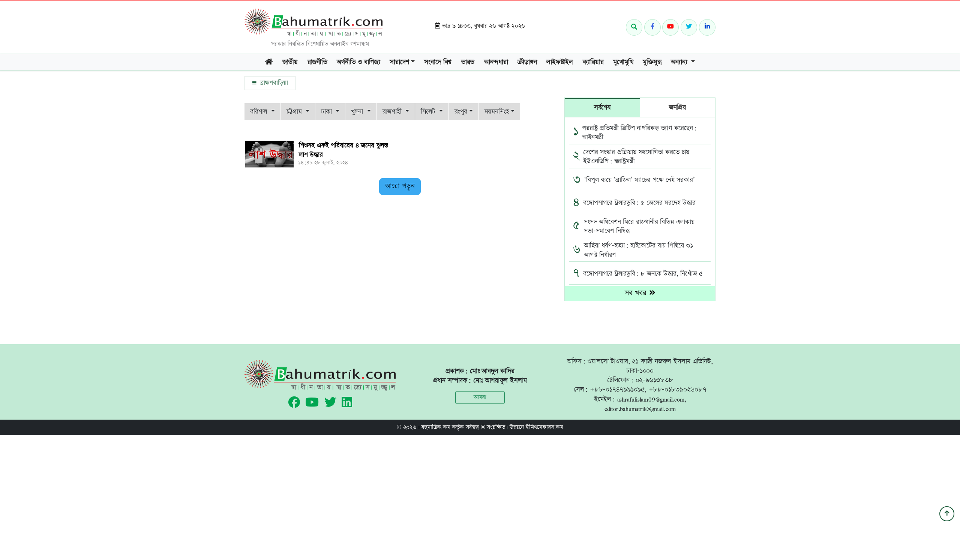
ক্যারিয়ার (593, 62)
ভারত (467, 62)
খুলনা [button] (358, 111)
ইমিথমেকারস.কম (544, 427)
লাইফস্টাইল (559, 62)
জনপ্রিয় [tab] (677, 107)
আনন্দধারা (496, 62)
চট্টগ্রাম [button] (295, 111)
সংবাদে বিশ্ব (438, 62)
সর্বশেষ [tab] (602, 107)
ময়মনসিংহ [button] (496, 111)
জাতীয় (290, 62)
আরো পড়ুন (400, 186)
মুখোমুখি (623, 62)
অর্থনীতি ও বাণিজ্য (358, 62)
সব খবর (637, 293)
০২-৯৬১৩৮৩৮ (654, 380)
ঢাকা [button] (327, 111)
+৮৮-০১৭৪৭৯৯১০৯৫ (617, 389)
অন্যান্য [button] (680, 62)
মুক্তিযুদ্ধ (652, 62)
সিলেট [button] (429, 111)
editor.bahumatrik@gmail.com (640, 408)
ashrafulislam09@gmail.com (650, 399)
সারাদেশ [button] (399, 62)
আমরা (480, 397)
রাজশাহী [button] (393, 111)
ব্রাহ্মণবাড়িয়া (273, 82)
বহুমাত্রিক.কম (435, 427)
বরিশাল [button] (259, 111)
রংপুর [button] (460, 111)
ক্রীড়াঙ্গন (527, 62)
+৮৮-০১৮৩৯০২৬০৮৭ (677, 389)
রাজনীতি (317, 62)
